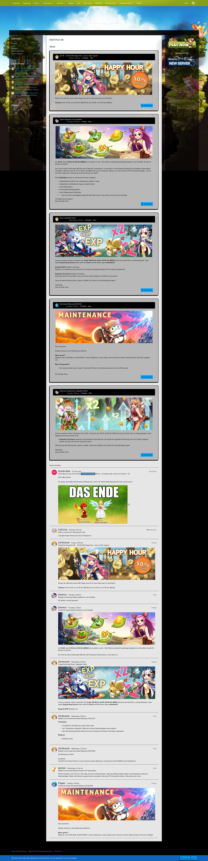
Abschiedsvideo (111, 482)
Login (186, 3)
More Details (185, 858)
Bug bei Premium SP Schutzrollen (26, 93)
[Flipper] (54, 809)
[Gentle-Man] (54, 497)
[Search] (193, 3)
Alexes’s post (66, 474)
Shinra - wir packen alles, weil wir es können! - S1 (113, 474)
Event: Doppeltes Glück (23, 82)
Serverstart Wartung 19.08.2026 (26, 87)
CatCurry (62, 529)
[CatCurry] (54, 532)
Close (194, 858)
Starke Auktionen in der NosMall (26, 76)
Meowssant (37, 54)
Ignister (17, 95)
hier (95, 368)
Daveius (17, 78)
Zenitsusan (18, 73)
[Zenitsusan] (54, 565)
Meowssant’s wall (79, 532)
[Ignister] (54, 772)
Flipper (62, 306)
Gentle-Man (64, 471)
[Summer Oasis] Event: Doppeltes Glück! (74, 391)
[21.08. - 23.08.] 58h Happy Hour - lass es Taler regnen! (79, 56)
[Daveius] (54, 597)
